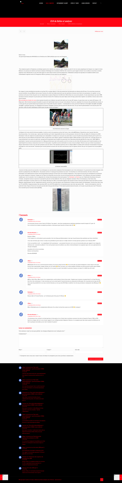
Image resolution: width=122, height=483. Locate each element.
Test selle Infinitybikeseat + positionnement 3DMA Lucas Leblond (33, 368)
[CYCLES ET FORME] (22, 3)
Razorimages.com (44, 479)
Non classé (62, 24)
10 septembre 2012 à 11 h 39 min (34, 277)
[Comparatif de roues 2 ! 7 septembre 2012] (4, 477)
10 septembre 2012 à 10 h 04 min (34, 221)
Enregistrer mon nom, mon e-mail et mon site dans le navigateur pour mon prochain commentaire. (46, 355)
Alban (29, 260)
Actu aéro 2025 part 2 (38, 447)
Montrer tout (99, 31)
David (78, 177)
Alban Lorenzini (26, 367)
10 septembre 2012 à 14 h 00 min (34, 305)
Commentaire (23, 333)
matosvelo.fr (58, 479)
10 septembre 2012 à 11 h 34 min (34, 262)
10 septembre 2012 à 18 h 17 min (34, 316)
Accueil (42, 24)
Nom (20, 349)
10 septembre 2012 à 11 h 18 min (34, 234)
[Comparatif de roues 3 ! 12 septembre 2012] (118, 477)
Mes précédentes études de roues (27, 100)
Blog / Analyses (51, 24)
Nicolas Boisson (32, 232)
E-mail (49, 349)
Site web (77, 349)
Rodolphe (71, 177)
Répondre (99, 219)
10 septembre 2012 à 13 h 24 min (34, 293)
